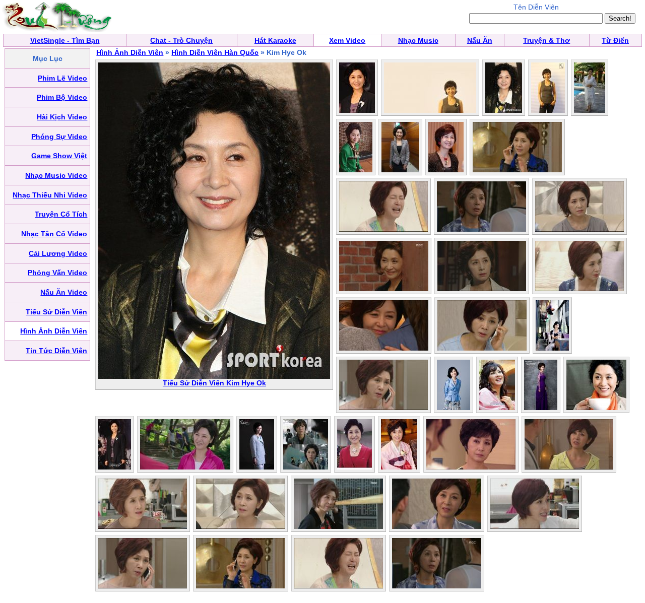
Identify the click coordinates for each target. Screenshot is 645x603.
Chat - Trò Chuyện (181, 40)
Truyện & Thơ (546, 40)
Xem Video (347, 40)
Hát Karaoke (275, 40)
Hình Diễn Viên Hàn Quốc (215, 52)
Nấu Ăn (479, 40)
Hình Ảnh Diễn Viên (129, 52)
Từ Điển (615, 40)
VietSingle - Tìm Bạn (65, 40)
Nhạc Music (418, 40)
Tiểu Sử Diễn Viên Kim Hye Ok (214, 383)
